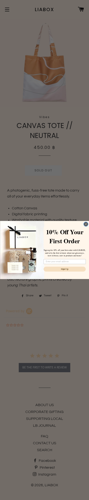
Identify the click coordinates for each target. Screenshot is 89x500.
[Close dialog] (86, 224)
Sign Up (64, 269)
